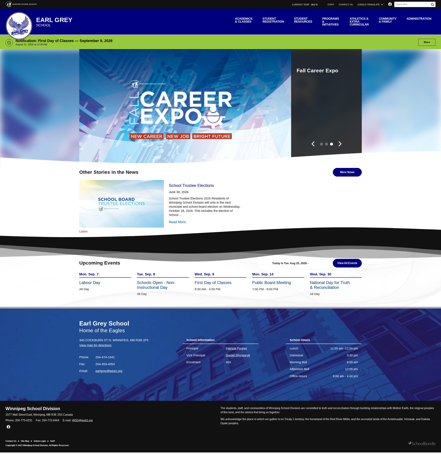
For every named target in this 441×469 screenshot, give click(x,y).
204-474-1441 (105, 357)
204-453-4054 (105, 364)
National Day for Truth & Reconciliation (330, 285)
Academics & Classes (243, 20)
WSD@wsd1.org (82, 420)
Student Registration (273, 20)
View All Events (347, 263)
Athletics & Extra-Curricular (359, 21)
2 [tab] (326, 144)
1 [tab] (321, 144)
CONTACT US (346, 4)
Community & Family (388, 20)
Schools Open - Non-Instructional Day (156, 285)
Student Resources (303, 20)
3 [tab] (331, 144)
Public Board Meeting (271, 282)
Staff (52, 441)
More (424, 42)
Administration (419, 18)
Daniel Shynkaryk (238, 355)
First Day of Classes (213, 282)
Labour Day (89, 282)
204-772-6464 (50, 420)
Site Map (25, 441)
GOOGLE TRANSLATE (368, 4)
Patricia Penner (236, 348)
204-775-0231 (23, 420)
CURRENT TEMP (305, 4)
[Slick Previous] (313, 144)
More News (344, 172)
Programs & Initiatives (330, 21)
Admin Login (40, 441)
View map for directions (95, 345)
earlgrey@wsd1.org (108, 371)
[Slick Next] (340, 144)
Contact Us (11, 441)
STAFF (330, 4)
